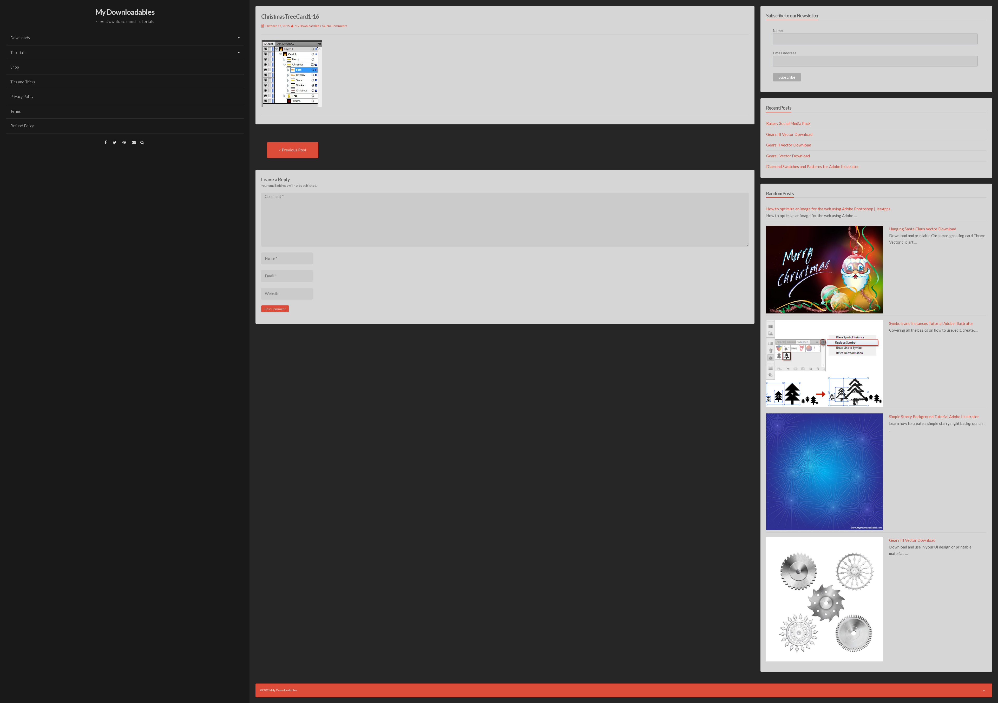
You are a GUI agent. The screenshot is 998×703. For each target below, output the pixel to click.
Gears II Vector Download (788, 145)
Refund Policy (22, 125)
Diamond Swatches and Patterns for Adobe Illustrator (812, 166)
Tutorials (17, 52)
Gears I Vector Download (788, 155)
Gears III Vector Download (789, 134)
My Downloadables (124, 12)
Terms (15, 111)
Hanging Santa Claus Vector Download (922, 228)
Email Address (784, 53)
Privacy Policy (21, 96)
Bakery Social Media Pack (788, 123)
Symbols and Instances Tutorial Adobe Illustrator (931, 323)
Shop (14, 67)
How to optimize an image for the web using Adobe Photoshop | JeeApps (828, 208)
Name (778, 31)
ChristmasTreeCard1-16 (290, 16)
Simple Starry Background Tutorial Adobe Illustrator (934, 416)
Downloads (20, 37)
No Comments (337, 26)
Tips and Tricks (22, 81)
